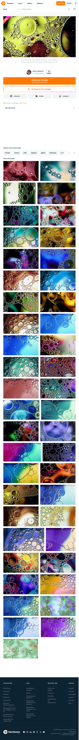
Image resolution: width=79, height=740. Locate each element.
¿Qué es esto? (23, 103)
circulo (7, 152)
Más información (10, 107)
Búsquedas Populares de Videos (30, 714)
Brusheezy (6, 687)
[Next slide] (71, 152)
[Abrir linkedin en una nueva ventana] (30, 732)
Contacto (50, 692)
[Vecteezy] (3, 3)
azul (62, 152)
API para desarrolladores (8, 703)
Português (70, 693)
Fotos (20, 3)
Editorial (40, 3)
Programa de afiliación (30, 696)
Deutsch (70, 696)
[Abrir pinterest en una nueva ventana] (34, 732)
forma (16, 152)
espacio (34, 152)
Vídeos (29, 3)
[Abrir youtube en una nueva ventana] (44, 732)
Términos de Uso (69, 732)
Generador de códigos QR (8, 719)
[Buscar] (69, 9)
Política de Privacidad (67, 734)
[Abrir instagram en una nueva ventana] (27, 732)
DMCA (28, 692)
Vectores (10, 3)
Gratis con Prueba (39, 81)
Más (68, 702)
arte (25, 152)
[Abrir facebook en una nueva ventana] (24, 732)
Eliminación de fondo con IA (8, 714)
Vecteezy (6, 690)
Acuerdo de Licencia (30, 688)
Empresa (6, 696)
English (69, 687)
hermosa (53, 152)
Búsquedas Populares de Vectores (30, 701)
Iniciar (69, 3)
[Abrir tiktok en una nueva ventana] (37, 732)
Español (70, 690)
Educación (6, 699)
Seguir (49, 73)
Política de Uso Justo (66, 735)
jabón (43, 152)
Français (70, 699)
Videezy (6, 693)
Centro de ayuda (50, 688)
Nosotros (50, 695)
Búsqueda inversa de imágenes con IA (9, 709)
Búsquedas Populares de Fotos (30, 708)
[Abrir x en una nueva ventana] (40, 732)
